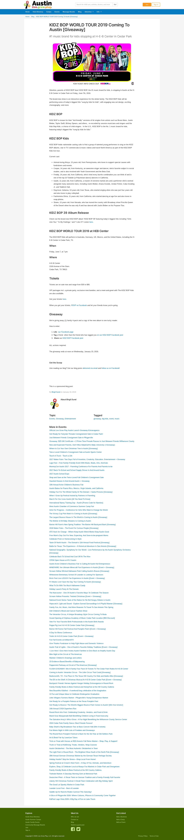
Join (147, 4)
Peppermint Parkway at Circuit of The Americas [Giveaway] (73, 665)
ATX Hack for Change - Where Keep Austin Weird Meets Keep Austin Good (79, 532)
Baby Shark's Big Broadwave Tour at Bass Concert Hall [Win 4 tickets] (77, 727)
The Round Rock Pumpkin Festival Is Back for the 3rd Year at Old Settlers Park (81, 734)
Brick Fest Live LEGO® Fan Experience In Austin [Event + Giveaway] (77, 578)
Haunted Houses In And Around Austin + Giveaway (69, 481)
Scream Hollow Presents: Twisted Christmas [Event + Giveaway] (75, 596)
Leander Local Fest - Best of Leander (64, 788)
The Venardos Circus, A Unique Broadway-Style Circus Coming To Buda (77, 614)
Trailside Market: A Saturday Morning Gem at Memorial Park (73, 774)
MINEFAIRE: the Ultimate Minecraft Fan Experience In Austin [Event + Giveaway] (81, 567)
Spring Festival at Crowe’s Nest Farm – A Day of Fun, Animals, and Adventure (80, 763)
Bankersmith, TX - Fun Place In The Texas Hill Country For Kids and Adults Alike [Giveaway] (86, 676)
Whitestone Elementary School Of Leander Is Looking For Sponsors (76, 575)
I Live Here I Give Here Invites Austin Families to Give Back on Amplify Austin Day (82, 651)
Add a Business (121, 817)
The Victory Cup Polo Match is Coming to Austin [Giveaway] (73, 514)
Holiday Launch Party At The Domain (64, 589)
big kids (105, 419)
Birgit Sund (56, 392)
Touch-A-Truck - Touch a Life (60, 456)
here (91, 222)
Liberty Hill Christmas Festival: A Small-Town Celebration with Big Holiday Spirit (81, 781)
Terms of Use (154, 836)
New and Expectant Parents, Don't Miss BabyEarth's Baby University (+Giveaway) (82, 445)
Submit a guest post (77, 825)
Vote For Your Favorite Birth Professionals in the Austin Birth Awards (76, 622)
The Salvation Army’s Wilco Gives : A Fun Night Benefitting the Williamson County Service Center (88, 719)
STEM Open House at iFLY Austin (62, 560)
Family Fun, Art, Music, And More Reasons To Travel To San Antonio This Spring (81, 607)
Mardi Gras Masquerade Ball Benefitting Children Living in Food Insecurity (78, 716)
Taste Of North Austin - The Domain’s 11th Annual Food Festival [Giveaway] (79, 543)
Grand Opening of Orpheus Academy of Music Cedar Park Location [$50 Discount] (82, 618)
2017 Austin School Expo (59, 474)
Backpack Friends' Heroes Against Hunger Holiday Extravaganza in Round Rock (81, 683)
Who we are (75, 817)
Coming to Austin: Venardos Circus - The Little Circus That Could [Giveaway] (80, 672)
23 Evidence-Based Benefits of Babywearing (67, 662)
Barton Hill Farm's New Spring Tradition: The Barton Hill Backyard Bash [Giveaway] (82, 525)
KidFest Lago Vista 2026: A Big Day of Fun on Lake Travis (72, 799)
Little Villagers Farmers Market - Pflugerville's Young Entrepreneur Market (78, 698)
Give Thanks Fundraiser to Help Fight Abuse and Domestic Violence (76, 643)
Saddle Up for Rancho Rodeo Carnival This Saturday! (70, 792)
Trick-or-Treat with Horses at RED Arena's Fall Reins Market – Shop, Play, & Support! (83, 741)
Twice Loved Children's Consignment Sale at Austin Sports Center (75, 452)
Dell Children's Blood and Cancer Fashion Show (68, 611)
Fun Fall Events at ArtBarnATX (61, 640)
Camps (48, 12)
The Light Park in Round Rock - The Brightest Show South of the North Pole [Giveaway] (84, 752)
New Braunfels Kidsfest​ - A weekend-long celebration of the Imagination (77, 691)
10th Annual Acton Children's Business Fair (66, 485)
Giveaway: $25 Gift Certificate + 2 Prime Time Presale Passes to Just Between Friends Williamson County (91, 441)
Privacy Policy (142, 836)
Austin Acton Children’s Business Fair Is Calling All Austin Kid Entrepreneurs (79, 564)
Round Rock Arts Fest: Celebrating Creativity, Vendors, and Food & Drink (78, 712)
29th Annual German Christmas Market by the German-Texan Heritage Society (80, 756)
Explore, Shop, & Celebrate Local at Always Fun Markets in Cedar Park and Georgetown (84, 767)
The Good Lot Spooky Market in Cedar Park (66, 785)
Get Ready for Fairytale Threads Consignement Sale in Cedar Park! (76, 434)
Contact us (74, 819)
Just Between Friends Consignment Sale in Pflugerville (71, 438)
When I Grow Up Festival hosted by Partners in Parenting (72, 496)
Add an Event (120, 822)
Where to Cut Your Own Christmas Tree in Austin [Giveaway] (73, 448)
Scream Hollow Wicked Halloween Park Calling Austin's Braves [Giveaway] (79, 571)
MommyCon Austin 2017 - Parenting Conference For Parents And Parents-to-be (80, 467)
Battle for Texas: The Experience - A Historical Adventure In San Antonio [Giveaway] (82, 546)
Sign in (156, 4)
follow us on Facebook (110, 368)
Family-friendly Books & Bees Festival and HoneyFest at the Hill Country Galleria (81, 687)
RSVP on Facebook (79, 305)
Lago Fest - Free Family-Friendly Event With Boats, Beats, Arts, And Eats (78, 463)
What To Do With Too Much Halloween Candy (67, 585)
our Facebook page (65, 332)
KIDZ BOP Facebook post (73, 338)
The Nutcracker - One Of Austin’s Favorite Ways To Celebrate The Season (79, 593)
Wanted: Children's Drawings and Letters (65, 658)
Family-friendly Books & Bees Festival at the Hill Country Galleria (75, 770)
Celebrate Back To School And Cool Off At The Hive (69, 557)
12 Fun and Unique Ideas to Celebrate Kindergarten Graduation (74, 694)
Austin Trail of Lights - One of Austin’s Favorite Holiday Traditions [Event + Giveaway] (83, 647)
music (117, 419)
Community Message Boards (35, 825)
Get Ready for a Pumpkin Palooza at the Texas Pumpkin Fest (73, 701)
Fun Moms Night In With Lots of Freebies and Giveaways (72, 730)
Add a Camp (120, 819)
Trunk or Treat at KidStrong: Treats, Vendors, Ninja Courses (73, 745)
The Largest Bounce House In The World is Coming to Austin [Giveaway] (78, 517)
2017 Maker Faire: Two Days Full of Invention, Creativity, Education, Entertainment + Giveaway (87, 459)
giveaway (97, 419)
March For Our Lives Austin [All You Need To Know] (69, 499)
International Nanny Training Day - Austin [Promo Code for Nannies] (76, 503)
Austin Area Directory (32, 817)
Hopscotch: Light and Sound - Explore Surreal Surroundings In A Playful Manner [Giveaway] (85, 604)
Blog (79, 12)
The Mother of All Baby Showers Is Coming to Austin (70, 521)
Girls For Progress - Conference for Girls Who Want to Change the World (78, 510)
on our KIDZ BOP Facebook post (110, 335)
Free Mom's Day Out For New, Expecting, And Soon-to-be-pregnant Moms (78, 535)
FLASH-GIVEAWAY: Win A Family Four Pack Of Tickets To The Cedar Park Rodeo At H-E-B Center (88, 669)
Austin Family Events (32, 822)
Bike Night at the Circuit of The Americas (65, 654)
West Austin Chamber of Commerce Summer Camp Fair (71, 506)
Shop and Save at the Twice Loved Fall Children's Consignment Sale (76, 477)
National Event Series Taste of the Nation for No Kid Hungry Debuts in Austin (79, 600)
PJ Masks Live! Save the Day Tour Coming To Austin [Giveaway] (75, 582)
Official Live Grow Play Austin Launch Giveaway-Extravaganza (74, 430)
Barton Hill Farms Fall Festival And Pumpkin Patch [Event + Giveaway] (77, 629)
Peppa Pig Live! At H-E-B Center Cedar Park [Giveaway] (71, 625)
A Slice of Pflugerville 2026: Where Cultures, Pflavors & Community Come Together (82, 796)
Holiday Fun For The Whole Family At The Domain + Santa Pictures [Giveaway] (80, 492)
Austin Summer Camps (33, 819)
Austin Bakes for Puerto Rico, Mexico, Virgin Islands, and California (76, 488)
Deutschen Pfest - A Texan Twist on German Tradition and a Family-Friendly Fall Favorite (84, 777)
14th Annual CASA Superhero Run (62, 709)
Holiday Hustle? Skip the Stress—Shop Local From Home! (72, 759)
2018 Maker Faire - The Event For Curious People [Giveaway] (73, 528)
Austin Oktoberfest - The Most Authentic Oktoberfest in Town (73, 748)
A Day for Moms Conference (60, 633)
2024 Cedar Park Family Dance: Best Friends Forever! (71, 723)
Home (27, 12)
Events (57, 12)
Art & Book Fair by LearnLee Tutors (63, 738)
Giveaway (60, 419)
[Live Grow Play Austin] (38, 4)
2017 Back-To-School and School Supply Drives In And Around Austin (76, 470)
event (111, 419)
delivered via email (90, 368)
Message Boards (69, 12)
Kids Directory (38, 12)
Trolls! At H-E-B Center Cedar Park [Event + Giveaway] (71, 636)
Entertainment (70, 419)
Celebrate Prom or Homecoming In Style (65, 539)
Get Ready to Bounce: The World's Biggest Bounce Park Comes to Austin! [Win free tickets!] (86, 705)
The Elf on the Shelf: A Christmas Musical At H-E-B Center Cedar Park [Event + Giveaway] (85, 680)
